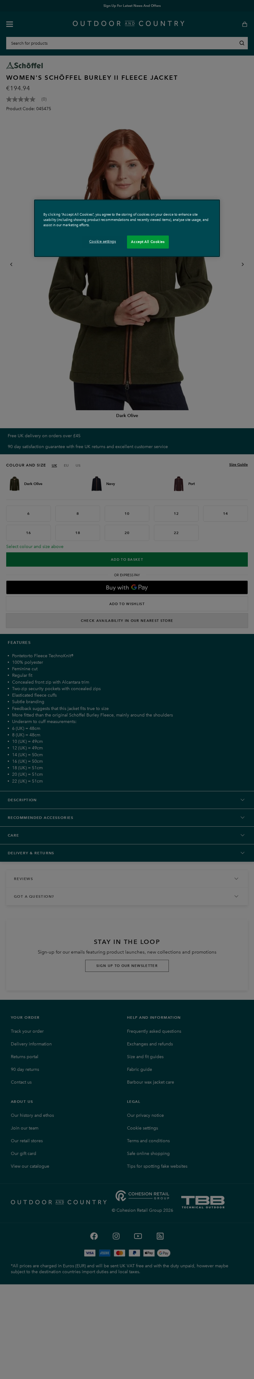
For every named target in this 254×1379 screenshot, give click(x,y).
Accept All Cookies (147, 242)
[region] (127, 228)
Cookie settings (102, 241)
